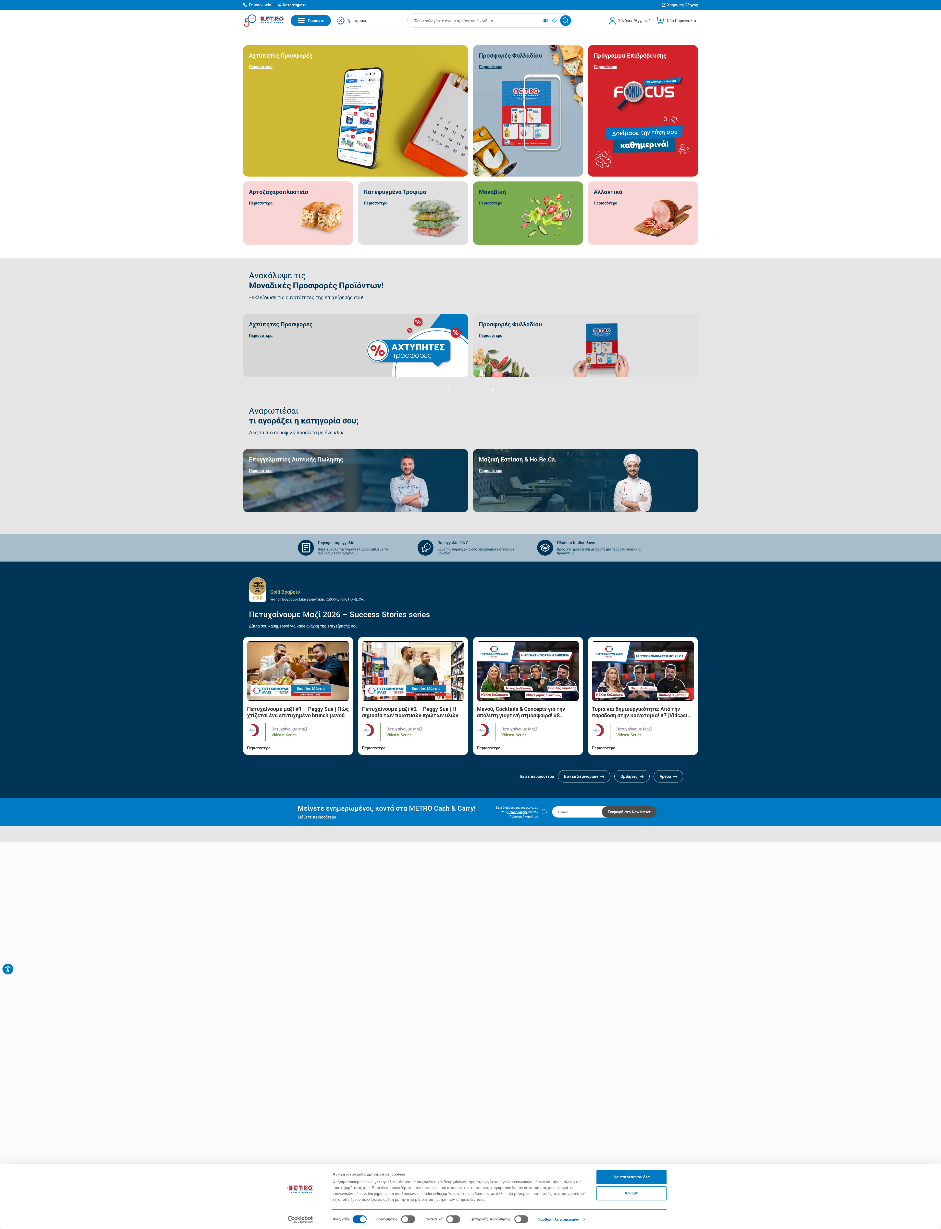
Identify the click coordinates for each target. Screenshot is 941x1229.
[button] (259, 5)
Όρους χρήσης (518, 812)
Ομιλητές (629, 776)
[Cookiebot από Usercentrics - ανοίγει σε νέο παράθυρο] (300, 1219)
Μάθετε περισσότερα (317, 816)
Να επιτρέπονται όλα (632, 1177)
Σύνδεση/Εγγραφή (634, 20)
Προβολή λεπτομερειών (558, 1219)
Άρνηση (631, 1193)
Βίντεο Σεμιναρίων (581, 776)
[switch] (408, 1219)
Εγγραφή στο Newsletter (629, 811)
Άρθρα (666, 776)
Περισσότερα (259, 747)
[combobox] (475, 20)
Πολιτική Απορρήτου (523, 816)
